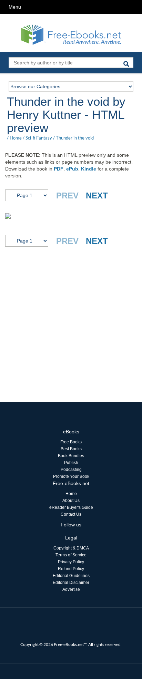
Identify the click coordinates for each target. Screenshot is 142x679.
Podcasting (71, 469)
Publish (71, 462)
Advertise (71, 589)
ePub (72, 169)
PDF (58, 169)
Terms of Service (71, 555)
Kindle (88, 169)
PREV (67, 195)
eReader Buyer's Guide (71, 507)
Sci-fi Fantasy (39, 138)
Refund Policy (71, 568)
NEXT (97, 195)
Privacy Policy (71, 561)
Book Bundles (71, 455)
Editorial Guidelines (71, 575)
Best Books (71, 448)
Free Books (71, 442)
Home (16, 138)
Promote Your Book (71, 476)
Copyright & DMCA (71, 548)
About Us (71, 500)
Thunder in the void (75, 138)
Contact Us (71, 514)
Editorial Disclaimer (71, 582)
